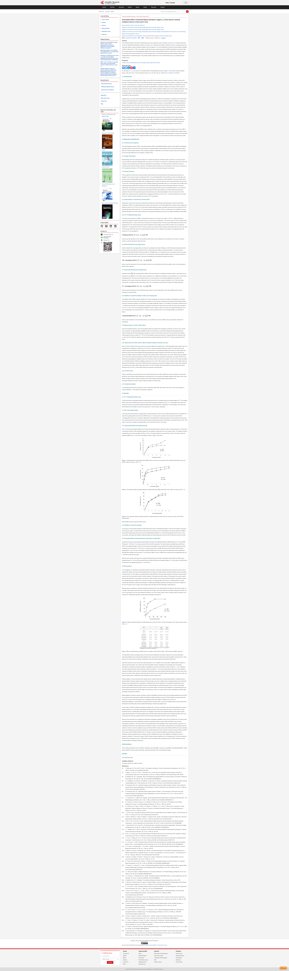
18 (151, 374)
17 (146, 303)
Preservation (179, 957)
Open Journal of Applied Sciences (110, 203)
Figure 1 (167, 402)
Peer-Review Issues (143, 959)
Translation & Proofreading (160, 957)
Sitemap (125, 959)
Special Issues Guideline (107, 89)
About (145, 7)
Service (156, 951)
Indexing (104, 34)
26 (136, 683)
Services (153, 7)
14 (177, 203)
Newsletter (103, 95)
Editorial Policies (142, 955)
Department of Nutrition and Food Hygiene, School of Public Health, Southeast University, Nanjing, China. (147, 35)
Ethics (140, 953)
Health (103, 150)
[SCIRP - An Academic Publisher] (109, 2)
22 (174, 584)
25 (159, 675)
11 (150, 125)
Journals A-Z (126, 953)
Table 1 (142, 548)
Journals (121, 7)
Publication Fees (106, 31)
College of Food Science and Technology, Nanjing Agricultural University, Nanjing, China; (143, 29)
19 (127, 572)
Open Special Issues (106, 83)
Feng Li (132, 25)
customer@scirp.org (108, 234)
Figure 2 (150, 415)
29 (152, 699)
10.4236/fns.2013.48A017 (131, 38)
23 (159, 594)
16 (123, 276)
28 (125, 699)
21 (123, 580)
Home (104, 7)
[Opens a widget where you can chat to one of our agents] (283, 968)
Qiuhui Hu (142, 25)
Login (185, 2)
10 (160, 121)
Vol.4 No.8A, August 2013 (143, 16)
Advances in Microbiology (108, 133)
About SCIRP (143, 951)
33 (123, 920)
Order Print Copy (105, 98)
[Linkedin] (111, 226)
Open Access (179, 953)
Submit (162, 7)
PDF (139, 38)
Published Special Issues (107, 86)
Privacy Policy (179, 962)
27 (172, 699)
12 (123, 821)
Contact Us (104, 101)
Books (130, 7)
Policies (178, 951)
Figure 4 (180, 532)
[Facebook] (106, 226)
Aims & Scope (105, 19)
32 (123, 916)
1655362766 (106, 240)
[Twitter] (102, 226)
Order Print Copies (158, 955)
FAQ (102, 103)
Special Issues (142, 964)
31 (176, 715)
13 (125, 189)
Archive (104, 25)
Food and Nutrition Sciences (128, 16)
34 (180, 732)
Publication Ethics (180, 955)
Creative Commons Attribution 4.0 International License (155, 945)
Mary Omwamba (126, 25)
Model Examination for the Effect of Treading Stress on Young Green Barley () (109, 52)
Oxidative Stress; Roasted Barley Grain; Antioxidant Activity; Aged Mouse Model (141, 62)
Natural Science (106, 166)
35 (142, 740)
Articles (112, 7)
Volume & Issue (158, 962)
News (137, 7)
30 (157, 709)
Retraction (178, 959)
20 (129, 574)
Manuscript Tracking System (161, 953)
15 (151, 220)
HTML (142, 38)
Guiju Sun (137, 25)
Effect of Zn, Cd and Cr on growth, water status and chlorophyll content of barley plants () (109, 64)
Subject (125, 955)
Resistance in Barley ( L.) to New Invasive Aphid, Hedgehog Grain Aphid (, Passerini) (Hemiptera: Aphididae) (109, 57)
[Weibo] (115, 226)
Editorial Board (106, 28)
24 (123, 875)
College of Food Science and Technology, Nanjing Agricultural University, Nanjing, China (143, 27)
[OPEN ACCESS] (170, 2)
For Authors (141, 957)
